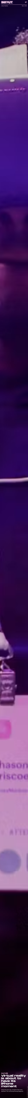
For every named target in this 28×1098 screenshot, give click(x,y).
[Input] (7, 2)
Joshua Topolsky (4, 5)
